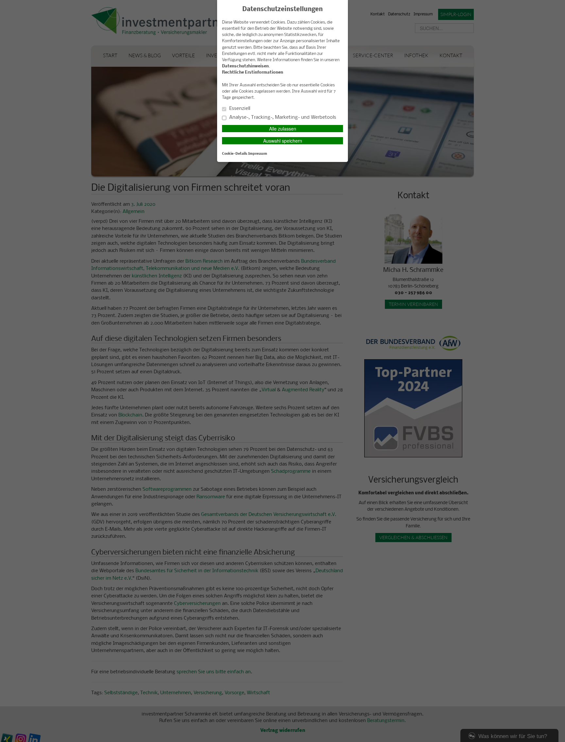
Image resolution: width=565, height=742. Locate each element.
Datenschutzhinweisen (245, 66)
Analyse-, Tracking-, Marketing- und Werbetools (282, 117)
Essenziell (239, 108)
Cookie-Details (234, 154)
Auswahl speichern (282, 140)
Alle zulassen (282, 128)
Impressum (257, 154)
